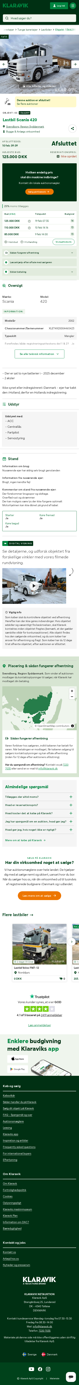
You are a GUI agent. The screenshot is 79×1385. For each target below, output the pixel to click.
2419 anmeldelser (51, 1015)
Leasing (7, 1127)
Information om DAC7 (16, 1222)
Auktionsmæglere (13, 1121)
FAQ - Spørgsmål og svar (17, 1114)
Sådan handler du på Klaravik (19, 1102)
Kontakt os (9, 1252)
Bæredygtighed (12, 1228)
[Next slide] (75, 64)
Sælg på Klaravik (37, 191)
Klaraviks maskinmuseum (17, 1209)
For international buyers (17, 1153)
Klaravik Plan (10, 1215)
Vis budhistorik (64, 242)
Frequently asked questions (19, 1146)
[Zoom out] (72, 696)
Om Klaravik (10, 1183)
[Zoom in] (72, 691)
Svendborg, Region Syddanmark (25, 126)
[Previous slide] (4, 64)
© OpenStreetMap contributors (52, 726)
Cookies (7, 1196)
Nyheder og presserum (16, 1264)
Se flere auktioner (27, 103)
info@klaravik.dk (48, 768)
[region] (39, 708)
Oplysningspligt (12, 1202)
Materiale (54, 1378)
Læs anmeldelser (39, 1025)
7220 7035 (45, 1330)
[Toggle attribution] (72, 726)
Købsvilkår (9, 1095)
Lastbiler (46, 29)
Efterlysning (10, 1159)
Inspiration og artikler (15, 1140)
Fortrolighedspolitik (14, 1189)
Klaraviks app (10, 1134)
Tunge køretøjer (27, 29)
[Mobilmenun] (73, 5)
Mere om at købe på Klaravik (23, 840)
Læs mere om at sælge (37, 895)
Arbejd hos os (11, 1258)
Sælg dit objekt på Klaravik (18, 1108)
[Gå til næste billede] (72, 942)
